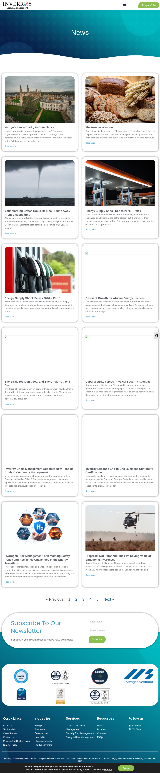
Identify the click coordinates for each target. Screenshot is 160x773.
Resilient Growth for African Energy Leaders (115, 298)
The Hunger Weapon (99, 127)
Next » (108, 599)
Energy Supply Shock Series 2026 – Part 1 (33, 298)
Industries (42, 718)
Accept (126, 768)
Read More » (10, 146)
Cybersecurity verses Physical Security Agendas (117, 381)
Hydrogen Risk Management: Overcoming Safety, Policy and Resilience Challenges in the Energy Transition (37, 559)
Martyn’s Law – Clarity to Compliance (29, 127)
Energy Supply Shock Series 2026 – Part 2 (113, 211)
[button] (124, 5)
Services (73, 718)
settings (108, 769)
